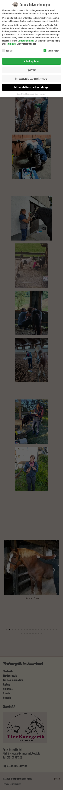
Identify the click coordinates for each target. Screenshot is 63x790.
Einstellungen (11, 43)
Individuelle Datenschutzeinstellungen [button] (31, 87)
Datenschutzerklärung (26, 40)
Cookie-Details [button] (21, 94)
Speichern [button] (31, 70)
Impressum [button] (43, 94)
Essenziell (9, 50)
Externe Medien (53, 50)
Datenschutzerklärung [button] (32, 94)
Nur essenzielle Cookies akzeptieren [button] (31, 78)
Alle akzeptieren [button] (31, 61)
